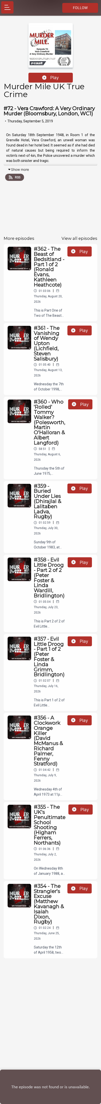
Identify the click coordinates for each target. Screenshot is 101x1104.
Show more (20, 169)
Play (54, 77)
